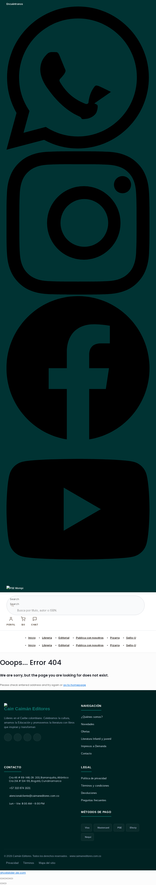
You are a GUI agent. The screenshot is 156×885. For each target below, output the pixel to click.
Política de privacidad (93, 778)
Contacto (86, 753)
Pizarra (115, 637)
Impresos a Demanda (93, 746)
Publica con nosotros (90, 637)
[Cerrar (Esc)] (11, 878)
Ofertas (85, 731)
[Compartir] (8, 878)
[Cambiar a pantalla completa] (4, 878)
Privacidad (12, 862)
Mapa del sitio (47, 862)
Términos (28, 862)
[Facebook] (78, 438)
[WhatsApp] (78, 148)
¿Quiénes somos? (92, 716)
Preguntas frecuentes (93, 800)
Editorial (63, 637)
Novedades (87, 724)
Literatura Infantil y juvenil (96, 738)
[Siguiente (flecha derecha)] (4, 883)
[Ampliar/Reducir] (1, 878)
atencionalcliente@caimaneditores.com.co (34, 795)
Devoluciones (89, 792)
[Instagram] (78, 293)
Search (14, 599)
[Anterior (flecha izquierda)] (1, 883)
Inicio (32, 637)
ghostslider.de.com (13, 873)
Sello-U (131, 637)
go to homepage (74, 685)
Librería (47, 637)
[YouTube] (78, 583)
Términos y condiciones (95, 785)
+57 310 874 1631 (19, 788)
